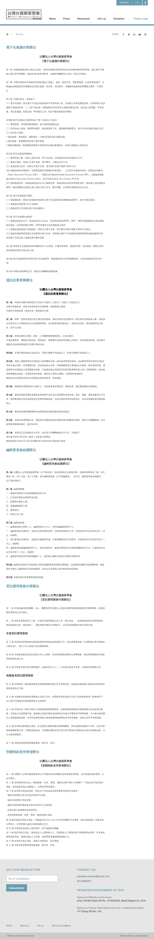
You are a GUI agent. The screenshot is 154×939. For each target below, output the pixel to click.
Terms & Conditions (61, 925)
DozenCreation (141, 935)
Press (66, 18)
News (52, 18)
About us (24, 925)
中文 (137, 2)
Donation (119, 18)
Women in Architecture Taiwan (23, 14)
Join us (101, 18)
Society (37, 18)
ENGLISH (124, 2)
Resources (83, 18)
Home (9, 925)
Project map (141, 18)
